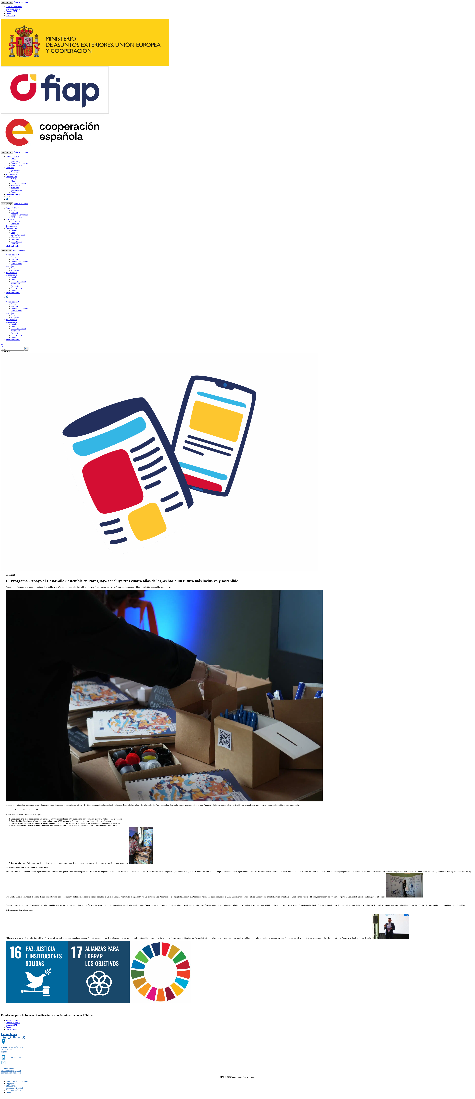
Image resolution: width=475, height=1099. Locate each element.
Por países (15, 172)
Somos (13, 159)
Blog (13, 181)
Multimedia (15, 185)
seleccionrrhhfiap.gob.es (11, 1071)
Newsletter (15, 188)
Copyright (10, 1083)
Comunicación (11, 177)
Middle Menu (6, 250)
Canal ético (10, 15)
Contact (9, 1027)
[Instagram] (9, 1037)
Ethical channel (12, 1029)
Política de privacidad (14, 1088)
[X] (23, 1037)
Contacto (9, 13)
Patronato (14, 161)
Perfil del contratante (14, 7)
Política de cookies (13, 1090)
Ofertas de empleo (13, 9)
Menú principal (7, 2)
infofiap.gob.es (7, 1068)
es (2, 346)
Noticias (14, 179)
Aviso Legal (10, 1086)
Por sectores (15, 170)
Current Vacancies (13, 1023)
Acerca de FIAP (12, 156)
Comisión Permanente (19, 163)
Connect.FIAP (11, 11)
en (2, 344)
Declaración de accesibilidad (17, 1081)
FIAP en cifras (16, 165)
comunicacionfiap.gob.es (11, 1073)
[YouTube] (14, 1037)
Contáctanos (9, 1034)
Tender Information (13, 1020)
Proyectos (10, 168)
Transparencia (11, 174)
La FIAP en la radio (18, 183)
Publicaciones (16, 190)
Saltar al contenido (21, 2)
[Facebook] (18, 1037)
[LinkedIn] (4, 1037)
